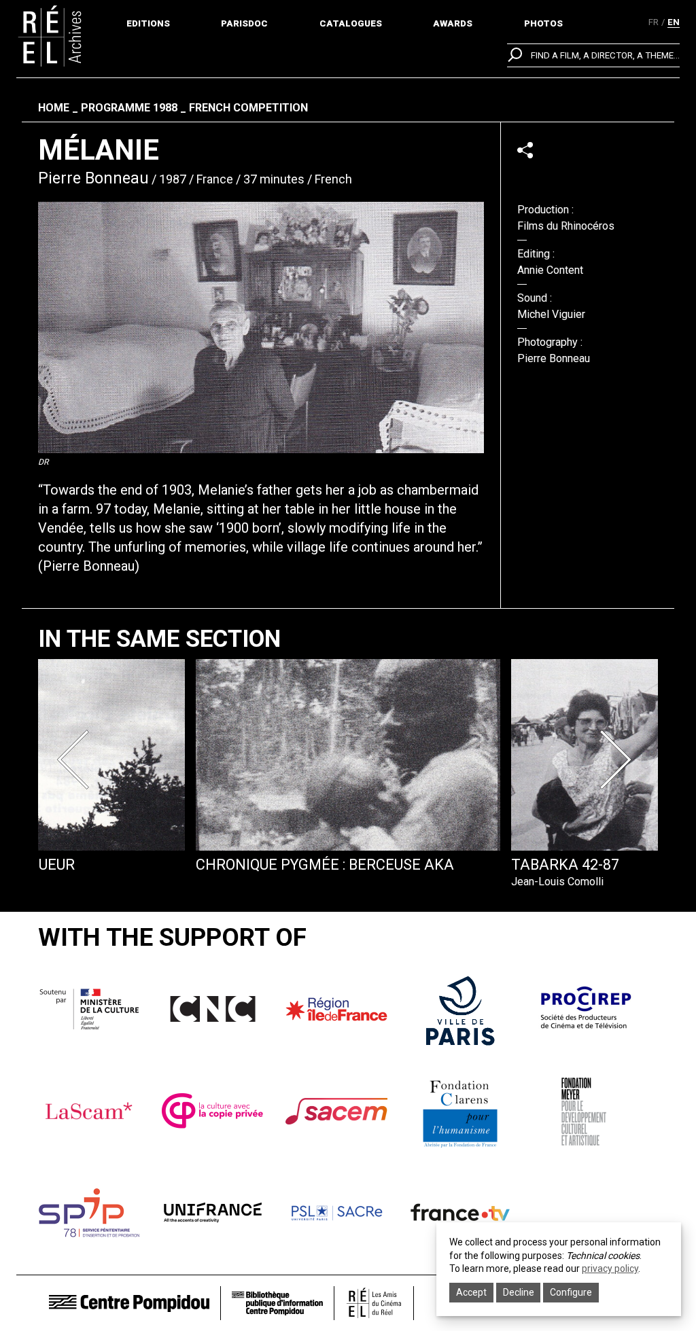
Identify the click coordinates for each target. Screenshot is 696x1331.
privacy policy (610, 1268)
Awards (452, 23)
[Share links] (525, 149)
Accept (471, 1292)
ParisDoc (244, 23)
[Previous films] (77, 759)
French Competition (248, 107)
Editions (148, 23)
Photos (543, 23)
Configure (571, 1292)
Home (53, 107)
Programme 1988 (129, 107)
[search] (593, 55)
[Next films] (618, 759)
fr (653, 22)
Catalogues (350, 23)
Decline (518, 1292)
